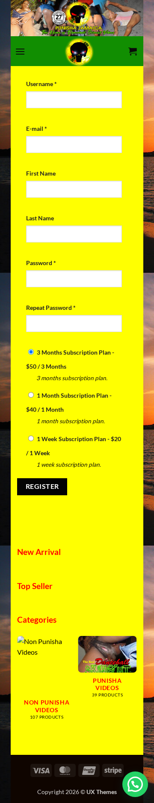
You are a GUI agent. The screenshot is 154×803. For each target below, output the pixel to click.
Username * (41, 83)
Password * (41, 262)
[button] (20, 51)
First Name (41, 173)
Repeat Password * (51, 307)
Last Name (40, 218)
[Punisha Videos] (79, 51)
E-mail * (36, 128)
